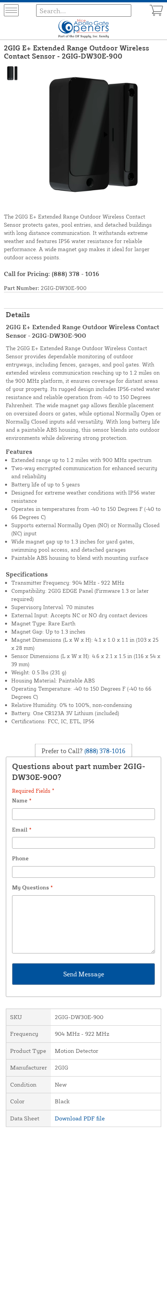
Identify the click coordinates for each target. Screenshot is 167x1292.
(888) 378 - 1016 (75, 274)
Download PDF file (80, 1118)
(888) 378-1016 (104, 751)
